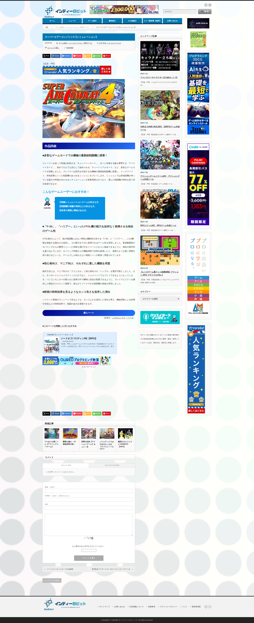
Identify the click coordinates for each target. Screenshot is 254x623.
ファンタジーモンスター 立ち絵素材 (60, 569)
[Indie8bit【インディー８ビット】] (65, 17)
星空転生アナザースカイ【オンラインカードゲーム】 (111, 569)
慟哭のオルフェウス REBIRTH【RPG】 (125, 444)
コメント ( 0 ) (66, 465)
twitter (210, 5)
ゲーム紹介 (92, 21)
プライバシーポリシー (168, 607)
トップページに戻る (52, 580)
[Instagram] (210, 606)
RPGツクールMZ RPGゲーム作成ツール (158, 225)
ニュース (72, 21)
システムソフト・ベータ (122, 318)
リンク (184, 607)
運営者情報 (196, 607)
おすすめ (102, 43)
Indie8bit (69, 48)
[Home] (47, 27)
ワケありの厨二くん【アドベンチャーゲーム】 (52, 444)
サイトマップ (104, 607)
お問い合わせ (172, 21)
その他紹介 (132, 21)
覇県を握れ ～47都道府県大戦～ (69, 443)
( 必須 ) (50, 487)
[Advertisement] (88, 388)
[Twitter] (206, 606)
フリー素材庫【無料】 (152, 21)
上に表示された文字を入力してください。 (89, 546)
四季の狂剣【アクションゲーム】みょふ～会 (88, 444)
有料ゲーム (87, 43)
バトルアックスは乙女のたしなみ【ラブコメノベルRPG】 (107, 445)
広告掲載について (136, 607)
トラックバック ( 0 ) (112, 465)
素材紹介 (112, 21)
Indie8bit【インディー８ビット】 (124, 620)
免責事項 (151, 607)
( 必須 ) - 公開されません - (58, 496)
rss (206, 5)
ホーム (52, 21)
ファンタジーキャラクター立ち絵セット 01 (158, 77)
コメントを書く (53, 48)
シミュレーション (75, 43)
